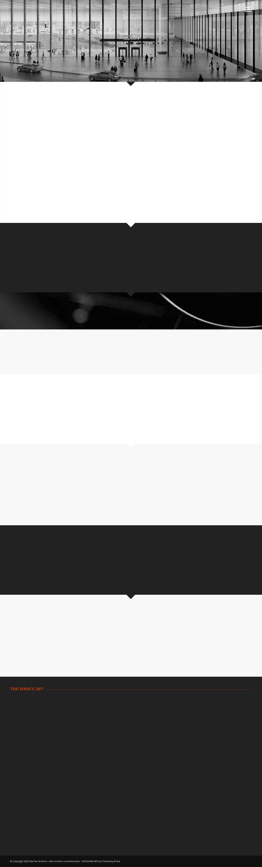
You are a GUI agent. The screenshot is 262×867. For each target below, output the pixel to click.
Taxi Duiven (104, 699)
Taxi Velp (187, 714)
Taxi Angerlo (19, 699)
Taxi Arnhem (19, 704)
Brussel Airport (106, 767)
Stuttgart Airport (192, 777)
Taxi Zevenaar (191, 734)
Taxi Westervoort (193, 724)
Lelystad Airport (21, 782)
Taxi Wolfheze (191, 729)
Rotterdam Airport (23, 767)
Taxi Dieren (18, 729)
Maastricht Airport (23, 787)
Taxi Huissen (105, 724)
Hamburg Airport (193, 772)
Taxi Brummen (20, 719)
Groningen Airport (22, 777)
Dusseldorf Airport (194, 767)
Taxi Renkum (190, 704)
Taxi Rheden (190, 709)
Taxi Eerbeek (105, 709)
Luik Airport (104, 777)
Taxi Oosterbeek (108, 734)
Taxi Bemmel (19, 714)
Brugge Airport (106, 782)
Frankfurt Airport (192, 787)
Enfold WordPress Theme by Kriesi (101, 861)
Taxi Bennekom (21, 709)
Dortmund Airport (193, 762)
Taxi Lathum (104, 729)
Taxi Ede (102, 704)
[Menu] (247, 9)
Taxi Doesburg (20, 734)
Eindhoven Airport (22, 772)
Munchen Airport (192, 782)
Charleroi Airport (107, 772)
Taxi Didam (18, 724)
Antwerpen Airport (109, 762)
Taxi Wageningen (193, 719)
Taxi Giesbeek (106, 719)
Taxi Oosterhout (192, 699)
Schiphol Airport (21, 762)
